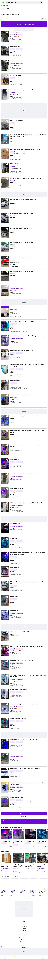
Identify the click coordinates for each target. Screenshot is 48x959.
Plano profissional (24, 930)
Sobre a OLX (24, 926)
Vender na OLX (24, 928)
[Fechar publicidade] (1, 947)
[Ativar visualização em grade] (45, 19)
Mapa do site (24, 939)
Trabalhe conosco (24, 941)
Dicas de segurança (24, 924)
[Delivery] (4, 23)
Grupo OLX (24, 943)
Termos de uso (24, 933)
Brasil (2, 11)
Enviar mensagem (16, 266)
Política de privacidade (24, 935)
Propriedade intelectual (24, 937)
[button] (24, 2)
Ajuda (24, 921)
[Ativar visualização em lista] (42, 19)
